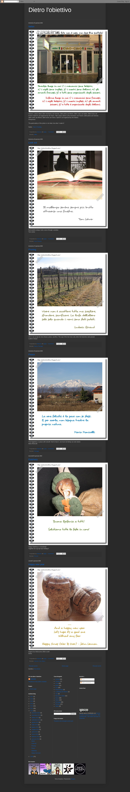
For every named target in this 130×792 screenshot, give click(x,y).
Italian (31, 26)
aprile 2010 (35, 732)
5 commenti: (51, 343)
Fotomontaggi (59, 689)
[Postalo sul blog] (59, 132)
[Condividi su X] (61, 132)
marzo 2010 (35, 734)
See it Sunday (37, 127)
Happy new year (36, 564)
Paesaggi (40, 346)
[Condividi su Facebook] (63, 132)
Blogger (73, 779)
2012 (31, 706)
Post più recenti (33, 666)
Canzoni (36, 661)
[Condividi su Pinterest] (65, 132)
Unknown (33, 679)
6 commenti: (51, 553)
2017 (31, 696)
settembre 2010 (36, 720)
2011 (31, 708)
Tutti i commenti (86, 682)
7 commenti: (51, 132)
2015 (31, 701)
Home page (65, 666)
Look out (32, 142)
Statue (57, 706)
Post (83, 679)
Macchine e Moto (60, 696)
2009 (31, 756)
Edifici (35, 134)
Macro (43, 661)
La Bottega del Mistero (61, 691)
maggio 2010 (35, 729)
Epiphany (33, 459)
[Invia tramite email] (57, 132)
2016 (31, 699)
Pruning (32, 249)
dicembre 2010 (36, 713)
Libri (56, 693)
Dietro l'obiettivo (49, 9)
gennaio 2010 (36, 739)
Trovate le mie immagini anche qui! (63, 721)
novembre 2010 (36, 715)
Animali (57, 679)
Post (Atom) (37, 669)
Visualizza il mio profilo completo (37, 681)
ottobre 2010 (35, 717)
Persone (39, 241)
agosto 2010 (35, 722)
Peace (31, 354)
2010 (31, 710)
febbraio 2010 (36, 736)
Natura (35, 346)
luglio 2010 (35, 724)
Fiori (56, 687)
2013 (31, 703)
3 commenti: (51, 448)
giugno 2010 (35, 727)
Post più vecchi (97, 666)
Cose (35, 241)
